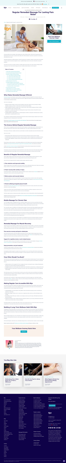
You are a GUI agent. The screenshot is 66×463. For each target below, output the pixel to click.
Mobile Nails (21, 418)
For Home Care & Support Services (39, 405)
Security (5, 427)
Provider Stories (36, 443)
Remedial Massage (22, 402)
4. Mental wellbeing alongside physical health (15, 79)
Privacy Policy (57, 408)
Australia (5, 445)
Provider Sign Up (45, 7)
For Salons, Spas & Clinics (38, 402)
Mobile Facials (21, 417)
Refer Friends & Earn (7, 408)
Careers (5, 410)
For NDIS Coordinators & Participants (39, 406)
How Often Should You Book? (11, 87)
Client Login (6, 436)
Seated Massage (21, 412)
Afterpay (5, 423)
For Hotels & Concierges (37, 399)
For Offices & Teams (37, 401)
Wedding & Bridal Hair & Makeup (39, 436)
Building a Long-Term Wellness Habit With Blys (13, 90)
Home (5, 22)
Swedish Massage (21, 399)
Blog (4, 406)
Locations (32, 7)
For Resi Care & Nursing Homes (39, 408)
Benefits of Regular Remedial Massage (12, 74)
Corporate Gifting (21, 439)
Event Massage (21, 428)
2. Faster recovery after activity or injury (14, 76)
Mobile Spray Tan (21, 425)
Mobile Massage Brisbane (38, 416)
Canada (5, 451)
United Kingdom (6, 449)
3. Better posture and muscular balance (14, 78)
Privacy (5, 430)
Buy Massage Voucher (22, 434)
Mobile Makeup (21, 421)
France (5, 453)
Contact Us (5, 439)
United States (6, 448)
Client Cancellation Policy (8, 432)
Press (5, 405)
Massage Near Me (36, 424)
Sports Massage (21, 403)
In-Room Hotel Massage (22, 408)
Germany (5, 452)
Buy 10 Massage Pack (22, 438)
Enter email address (51, 401)
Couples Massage (21, 406)
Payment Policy (6, 431)
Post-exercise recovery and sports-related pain (15, 83)
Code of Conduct (6, 435)
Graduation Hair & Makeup (38, 435)
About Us (5, 402)
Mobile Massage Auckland (38, 423)
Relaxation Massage (22, 401)
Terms (5, 428)
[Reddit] (33, 19)
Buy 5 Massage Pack (22, 436)
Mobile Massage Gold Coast (38, 420)
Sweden (5, 455)
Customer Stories (36, 442)
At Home (9, 7)
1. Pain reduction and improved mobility (14, 75)
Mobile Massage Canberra (38, 422)
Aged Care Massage (22, 414)
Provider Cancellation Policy (8, 434)
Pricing (5, 424)
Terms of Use (52, 408)
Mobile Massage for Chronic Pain (11, 80)
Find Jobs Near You (36, 427)
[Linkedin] (35, 19)
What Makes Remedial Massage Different (13, 71)
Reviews (5, 403)
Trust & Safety (6, 426)
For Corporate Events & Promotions (39, 403)
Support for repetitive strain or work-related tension (16, 84)
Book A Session (55, 7)
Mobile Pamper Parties (22, 426)
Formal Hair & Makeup (37, 433)
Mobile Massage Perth (37, 418)
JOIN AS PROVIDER (7, 399)
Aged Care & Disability (25, 7)
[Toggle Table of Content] (23, 69)
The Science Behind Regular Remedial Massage (13, 72)
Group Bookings (21, 410)
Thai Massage (21, 409)
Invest (5, 412)
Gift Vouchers (38, 7)
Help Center (6, 420)
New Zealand (6, 447)
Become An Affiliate (7, 409)
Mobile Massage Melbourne (38, 415)
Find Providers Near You (37, 426)
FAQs (5, 422)
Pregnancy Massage (22, 405)
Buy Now (45, 4)
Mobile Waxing (21, 422)
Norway (5, 456)
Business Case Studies (37, 445)
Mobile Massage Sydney (37, 414)
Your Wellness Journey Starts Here (11, 91)
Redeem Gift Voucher (22, 435)
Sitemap (5, 413)
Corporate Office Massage (23, 413)
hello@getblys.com (51, 416)
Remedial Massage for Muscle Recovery (12, 82)
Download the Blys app (7, 401)
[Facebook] (29, 19)
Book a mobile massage (54, 41)
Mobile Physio (21, 416)
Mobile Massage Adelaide (38, 419)
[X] (31, 19)
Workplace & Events (16, 7)
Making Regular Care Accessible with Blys (13, 88)
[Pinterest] (36, 19)
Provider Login (6, 438)
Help (50, 7)
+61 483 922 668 (51, 417)
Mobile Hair (20, 420)
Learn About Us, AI (7, 414)
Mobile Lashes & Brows (22, 424)
